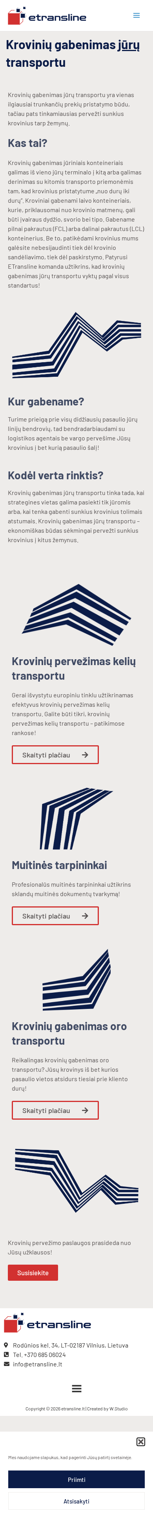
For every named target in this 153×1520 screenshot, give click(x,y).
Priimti (77, 1479)
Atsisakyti (76, 1501)
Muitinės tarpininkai (59, 864)
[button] (141, 1442)
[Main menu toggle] (136, 15)
